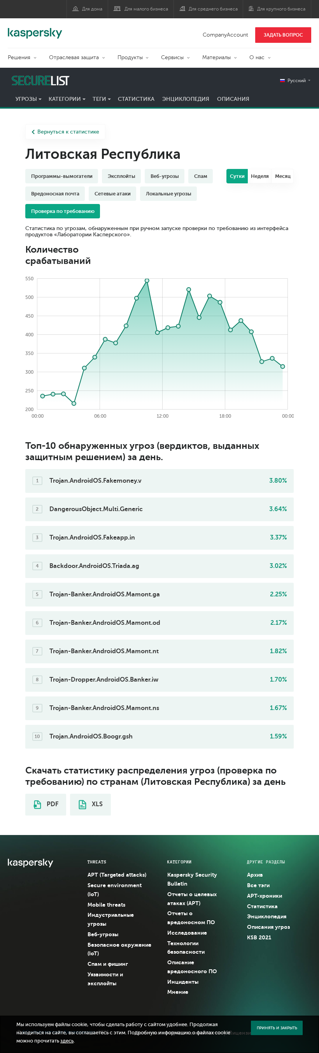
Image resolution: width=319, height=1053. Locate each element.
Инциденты (182, 982)
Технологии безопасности (186, 947)
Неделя (260, 176)
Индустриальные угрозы (111, 919)
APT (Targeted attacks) (117, 875)
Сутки (237, 176)
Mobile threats (106, 905)
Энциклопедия (185, 99)
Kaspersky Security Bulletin (192, 879)
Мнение (177, 992)
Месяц (283, 176)
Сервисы (172, 57)
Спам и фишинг (108, 964)
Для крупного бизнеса (281, 9)
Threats (97, 862)
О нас (257, 57)
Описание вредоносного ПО (192, 966)
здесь (67, 1041)
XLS (96, 804)
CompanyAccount (225, 35)
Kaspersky (35, 29)
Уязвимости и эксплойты (105, 978)
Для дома (92, 9)
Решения (19, 57)
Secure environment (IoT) (115, 889)
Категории (65, 99)
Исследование (187, 933)
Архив (255, 875)
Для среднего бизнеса (213, 9)
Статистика (136, 99)
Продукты (130, 57)
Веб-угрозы (103, 934)
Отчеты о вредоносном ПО (191, 917)
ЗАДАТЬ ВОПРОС (283, 35)
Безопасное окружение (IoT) (119, 949)
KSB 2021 (259, 937)
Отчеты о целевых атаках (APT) (192, 898)
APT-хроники (264, 896)
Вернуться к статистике (68, 132)
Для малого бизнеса (146, 9)
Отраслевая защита (74, 57)
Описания (233, 99)
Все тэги (258, 885)
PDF (51, 804)
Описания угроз (268, 927)
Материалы (216, 57)
